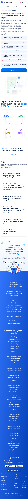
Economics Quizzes (14, 360)
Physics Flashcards (14, 421)
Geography (14, 395)
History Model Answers (14, 443)
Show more (13, 154)
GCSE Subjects (14, 303)
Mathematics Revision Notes (14, 368)
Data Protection (7, 495)
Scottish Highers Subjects (14, 323)
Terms (15, 483)
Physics (14, 409)
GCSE (7, 6)
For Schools (4, 489)
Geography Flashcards (14, 406)
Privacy (15, 481)
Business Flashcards (14, 435)
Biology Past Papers (14, 387)
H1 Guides (3, 484)
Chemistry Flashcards (14, 348)
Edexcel (12, 6)
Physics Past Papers (14, 416)
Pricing (3, 480)
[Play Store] (18, 466)
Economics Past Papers (14, 358)
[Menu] (26, 2)
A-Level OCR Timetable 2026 (14, 295)
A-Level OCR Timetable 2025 (14, 289)
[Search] (18, 2)
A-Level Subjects (14, 282)
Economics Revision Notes (14, 354)
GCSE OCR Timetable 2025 (14, 309)
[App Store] (9, 466)
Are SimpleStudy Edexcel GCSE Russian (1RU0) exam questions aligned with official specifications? (12, 186)
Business (14, 424)
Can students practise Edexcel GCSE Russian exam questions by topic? (12, 198)
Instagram (24, 481)
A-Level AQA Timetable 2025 (14, 284)
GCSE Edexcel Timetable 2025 (14, 307)
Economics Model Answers (14, 356)
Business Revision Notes (14, 426)
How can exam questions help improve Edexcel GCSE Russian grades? (13, 221)
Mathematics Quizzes (14, 375)
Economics (14, 351)
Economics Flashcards (14, 363)
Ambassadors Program (4, 477)
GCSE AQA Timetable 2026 (14, 311)
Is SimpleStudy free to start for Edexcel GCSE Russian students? (12, 231)
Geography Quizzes (14, 404)
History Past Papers (14, 445)
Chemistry (14, 337)
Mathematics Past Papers (14, 373)
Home (2, 6)
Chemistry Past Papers (14, 344)
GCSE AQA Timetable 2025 (14, 305)
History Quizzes (14, 447)
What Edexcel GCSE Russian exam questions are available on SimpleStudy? (12, 175)
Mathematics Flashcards (14, 377)
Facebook (24, 476)
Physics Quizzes (14, 418)
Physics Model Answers (14, 414)
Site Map (22, 495)
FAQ (15, 485)
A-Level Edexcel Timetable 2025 (14, 286)
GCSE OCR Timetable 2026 (14, 316)
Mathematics (14, 366)
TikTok (23, 483)
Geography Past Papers (14, 402)
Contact (16, 487)
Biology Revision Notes (14, 383)
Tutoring (3, 482)
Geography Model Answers (14, 399)
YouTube (24, 485)
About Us (16, 476)
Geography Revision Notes (14, 397)
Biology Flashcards (14, 392)
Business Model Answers (14, 428)
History (14, 438)
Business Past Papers (14, 431)
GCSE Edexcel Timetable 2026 (14, 314)
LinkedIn (24, 487)
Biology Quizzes (14, 389)
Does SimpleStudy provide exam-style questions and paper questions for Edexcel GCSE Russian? (12, 209)
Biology (14, 380)
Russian (18, 6)
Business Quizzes (14, 433)
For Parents (4, 487)
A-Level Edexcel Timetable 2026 (14, 293)
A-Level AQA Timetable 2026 (14, 291)
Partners (16, 478)
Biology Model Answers (14, 385)
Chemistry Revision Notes (14, 339)
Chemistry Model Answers (14, 341)
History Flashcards (14, 450)
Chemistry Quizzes (14, 346)
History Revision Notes (14, 441)
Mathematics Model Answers (14, 370)
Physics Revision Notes (14, 412)
